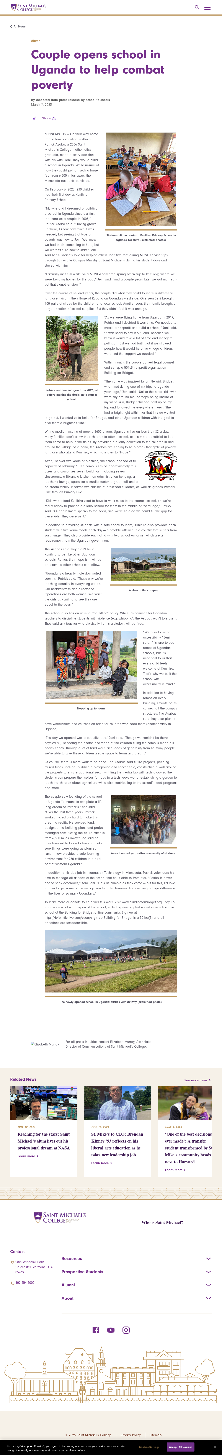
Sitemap (156, 1435)
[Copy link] (34, 118)
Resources (72, 1258)
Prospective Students (82, 1271)
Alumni (68, 1284)
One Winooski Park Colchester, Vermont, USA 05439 (34, 1267)
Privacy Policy (131, 1435)
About (67, 1298)
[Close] (215, 1447)
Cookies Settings (149, 1447)
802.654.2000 (24, 1283)
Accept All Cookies (180, 1447)
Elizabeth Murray (122, 1042)
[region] (111, 1447)
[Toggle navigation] (209, 7)
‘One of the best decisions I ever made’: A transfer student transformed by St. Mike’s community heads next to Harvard (189, 1148)
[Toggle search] (196, 7)
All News (20, 26)
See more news (195, 1080)
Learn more (26, 1156)
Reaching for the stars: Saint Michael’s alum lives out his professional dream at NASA (44, 1141)
